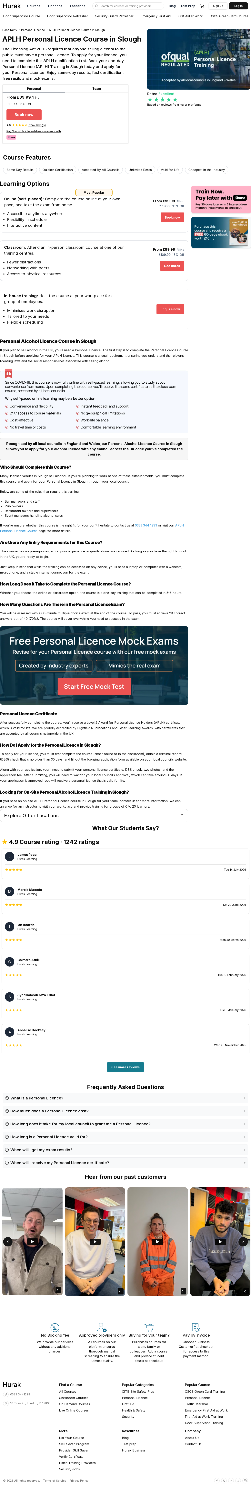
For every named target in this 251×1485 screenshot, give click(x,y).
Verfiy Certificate (71, 1457)
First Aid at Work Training (204, 1417)
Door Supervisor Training (204, 1423)
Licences (55, 6)
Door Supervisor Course (21, 16)
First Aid (128, 1404)
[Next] (243, 1241)
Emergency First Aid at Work (206, 1410)
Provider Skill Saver (74, 1450)
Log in (238, 5)
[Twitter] (224, 1480)
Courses (33, 6)
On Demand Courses (74, 1404)
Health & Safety (133, 1410)
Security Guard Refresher (114, 16)
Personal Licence (135, 1398)
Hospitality (9, 30)
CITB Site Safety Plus (138, 1391)
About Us (192, 1438)
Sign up (218, 5)
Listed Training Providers (77, 1463)
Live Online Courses (74, 1410)
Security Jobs (69, 1469)
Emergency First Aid (156, 16)
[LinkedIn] (231, 1480)
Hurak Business (134, 1450)
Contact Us (193, 1444)
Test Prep (187, 6)
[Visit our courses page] (96, 5)
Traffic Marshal (196, 1404)
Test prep (129, 1444)
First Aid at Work (190, 16)
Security (128, 1417)
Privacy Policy (78, 1480)
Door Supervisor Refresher (67, 16)
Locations (77, 6)
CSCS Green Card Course (229, 16)
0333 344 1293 (146, 525)
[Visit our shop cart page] (202, 6)
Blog (172, 6)
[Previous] (8, 1241)
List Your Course (71, 1438)
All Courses (67, 1391)
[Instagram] (245, 1480)
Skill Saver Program (74, 1444)
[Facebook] (217, 1480)
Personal (34, 89)
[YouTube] (238, 1480)
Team (96, 89)
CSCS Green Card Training (205, 1391)
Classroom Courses (73, 1398)
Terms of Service (54, 1480)
